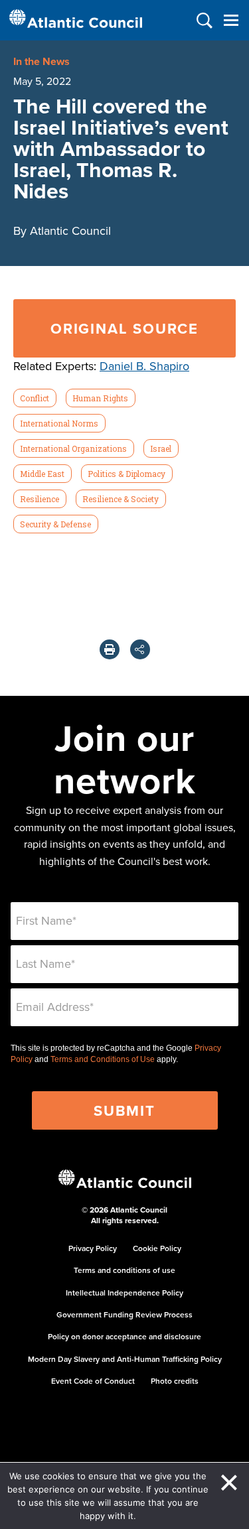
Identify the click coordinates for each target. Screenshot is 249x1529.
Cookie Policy (157, 1248)
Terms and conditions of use (124, 1270)
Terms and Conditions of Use (102, 1059)
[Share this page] (140, 649)
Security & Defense (55, 524)
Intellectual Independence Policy (124, 1292)
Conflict (34, 398)
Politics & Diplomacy (126, 473)
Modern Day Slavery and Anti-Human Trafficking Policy (125, 1358)
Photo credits (175, 1380)
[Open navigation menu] (230, 20)
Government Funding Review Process (124, 1314)
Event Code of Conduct (93, 1380)
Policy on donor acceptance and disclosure (124, 1336)
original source (124, 328)
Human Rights (100, 398)
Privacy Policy (92, 1248)
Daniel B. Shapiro (144, 366)
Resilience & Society (120, 499)
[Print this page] (110, 649)
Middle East (42, 473)
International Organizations (73, 448)
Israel (160, 448)
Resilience (39, 499)
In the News (41, 61)
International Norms (59, 423)
